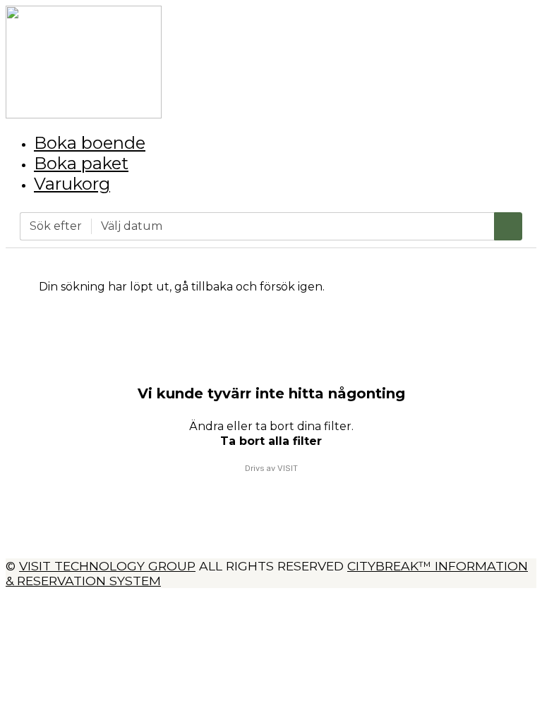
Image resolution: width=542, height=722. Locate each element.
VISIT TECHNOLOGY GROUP (107, 565)
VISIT (287, 468)
